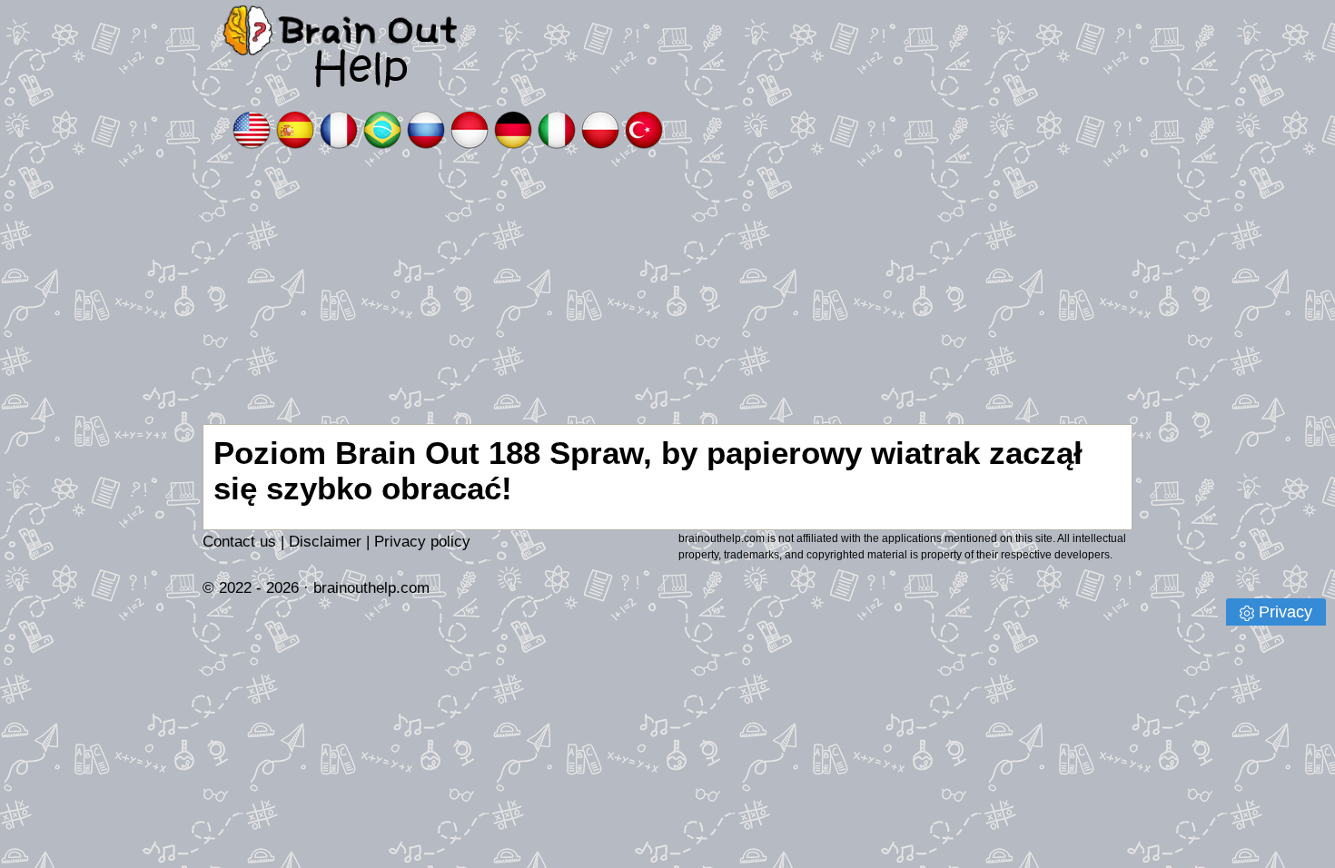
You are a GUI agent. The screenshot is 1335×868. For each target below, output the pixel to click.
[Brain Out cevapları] (644, 128)
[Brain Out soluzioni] (556, 128)
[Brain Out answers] (251, 128)
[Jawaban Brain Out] (469, 128)
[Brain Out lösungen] (513, 128)
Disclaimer (325, 541)
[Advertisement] (667, 288)
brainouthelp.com (371, 588)
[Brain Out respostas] (382, 128)
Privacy (1285, 612)
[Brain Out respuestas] (295, 128)
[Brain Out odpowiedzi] (600, 128)
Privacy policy (422, 541)
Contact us (239, 541)
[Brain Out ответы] (426, 128)
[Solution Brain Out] (339, 128)
